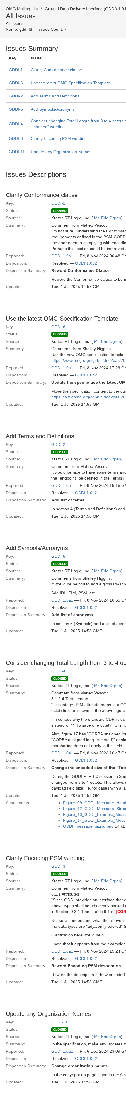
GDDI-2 (16, 96)
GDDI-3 (16, 138)
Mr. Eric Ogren (107, 217)
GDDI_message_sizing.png (88, 826)
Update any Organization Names (61, 151)
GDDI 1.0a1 (62, 256)
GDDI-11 (17, 151)
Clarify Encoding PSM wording (59, 138)
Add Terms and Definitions (55, 96)
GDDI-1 (16, 69)
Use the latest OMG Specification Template (70, 83)
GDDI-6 (16, 83)
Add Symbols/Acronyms (53, 109)
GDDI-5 (16, 109)
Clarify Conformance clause (56, 69)
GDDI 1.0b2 (86, 263)
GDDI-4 (16, 123)
